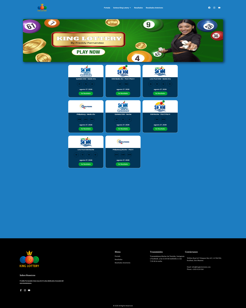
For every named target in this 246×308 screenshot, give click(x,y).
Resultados (118, 259)
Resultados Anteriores (122, 263)
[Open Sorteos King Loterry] (130, 7)
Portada (117, 256)
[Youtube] (219, 8)
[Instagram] (214, 8)
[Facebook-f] (21, 290)
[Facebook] (209, 8)
